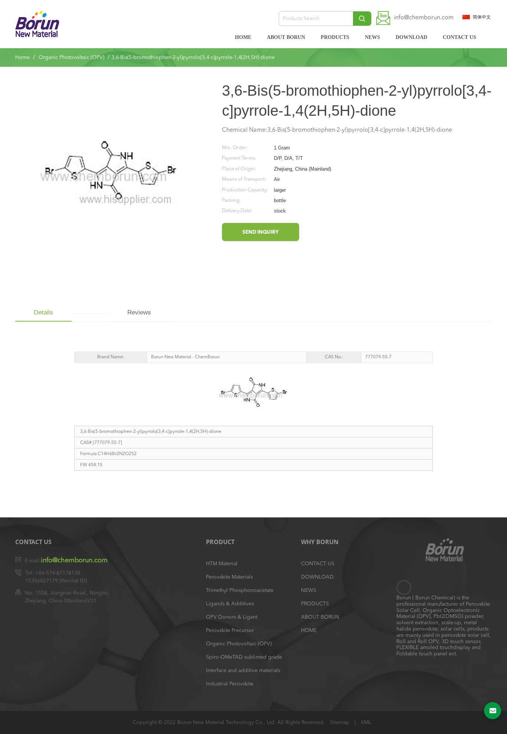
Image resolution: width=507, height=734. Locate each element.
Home (22, 57)
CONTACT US (459, 37)
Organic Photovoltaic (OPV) (71, 57)
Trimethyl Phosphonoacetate (240, 590)
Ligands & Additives (230, 603)
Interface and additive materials (243, 670)
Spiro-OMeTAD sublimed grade (244, 657)
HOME (243, 37)
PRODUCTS (335, 37)
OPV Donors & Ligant (231, 617)
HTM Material (222, 563)
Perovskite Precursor (230, 630)
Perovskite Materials (229, 577)
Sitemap (340, 722)
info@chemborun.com (424, 18)
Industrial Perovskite (230, 684)
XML (366, 722)
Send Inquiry (260, 232)
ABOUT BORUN (286, 37)
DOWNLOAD (411, 37)
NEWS (372, 37)
